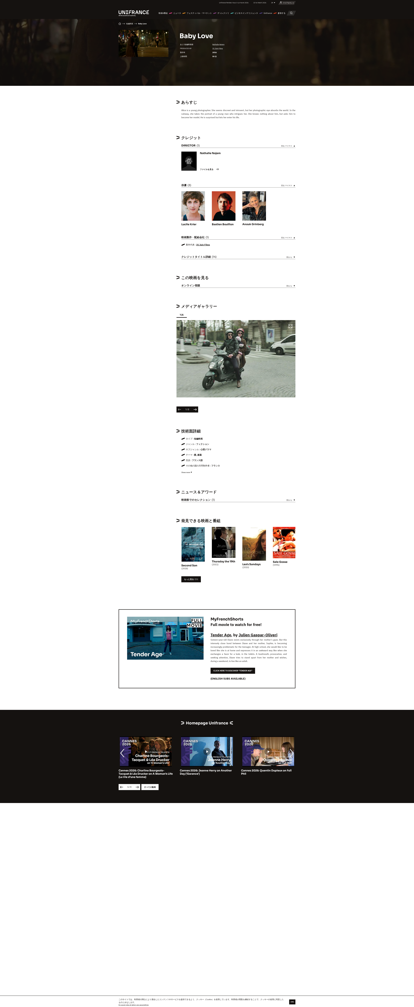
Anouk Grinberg (253, 224)
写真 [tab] (182, 315)
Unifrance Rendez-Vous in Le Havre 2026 (234, 3)
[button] (290, 326)
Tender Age (221, 634)
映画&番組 (163, 13)
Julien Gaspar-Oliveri (258, 634)
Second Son (189, 565)
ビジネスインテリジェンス (246, 13)
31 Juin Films (217, 48)
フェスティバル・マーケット (199, 13)
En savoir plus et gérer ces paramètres (134, 1005)
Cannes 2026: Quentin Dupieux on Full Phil (144, 772)
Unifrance (268, 13)
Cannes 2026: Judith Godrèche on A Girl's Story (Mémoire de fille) (265, 772)
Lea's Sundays (251, 564)
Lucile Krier (188, 224)
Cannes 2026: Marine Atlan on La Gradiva (207, 770)
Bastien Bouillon (223, 224)
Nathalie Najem (218, 44)
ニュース (177, 13)
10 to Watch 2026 (259, 3)
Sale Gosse (280, 562)
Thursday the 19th (223, 561)
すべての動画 (150, 787)
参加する (281, 13)
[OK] (292, 1002)
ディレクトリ (223, 13)
